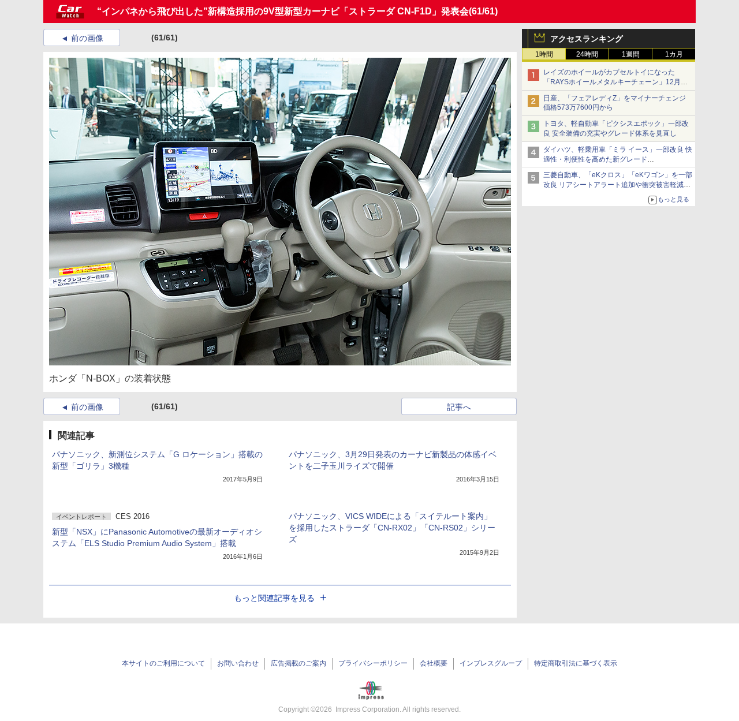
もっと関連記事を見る (274, 598)
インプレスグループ (491, 663)
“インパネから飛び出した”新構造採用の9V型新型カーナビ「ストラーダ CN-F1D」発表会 (283, 11)
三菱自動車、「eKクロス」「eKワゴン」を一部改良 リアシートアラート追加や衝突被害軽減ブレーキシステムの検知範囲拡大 (617, 185)
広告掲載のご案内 (298, 663)
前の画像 (87, 38)
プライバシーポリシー (373, 663)
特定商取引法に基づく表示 (575, 663)
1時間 (544, 54)
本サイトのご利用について (163, 663)
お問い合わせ (238, 663)
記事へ (459, 407)
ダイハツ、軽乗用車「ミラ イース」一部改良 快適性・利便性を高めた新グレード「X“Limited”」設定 (617, 159)
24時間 (587, 54)
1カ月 (674, 54)
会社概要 (433, 663)
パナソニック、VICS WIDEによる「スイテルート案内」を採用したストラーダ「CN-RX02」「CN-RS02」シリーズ (392, 527)
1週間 (631, 54)
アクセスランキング (586, 38)
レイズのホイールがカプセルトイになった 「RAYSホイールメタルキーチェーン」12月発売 (615, 82)
